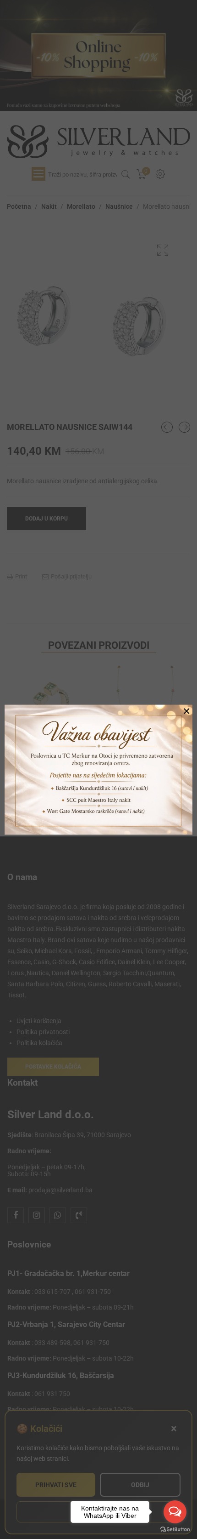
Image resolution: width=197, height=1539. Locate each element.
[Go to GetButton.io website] (175, 1530)
